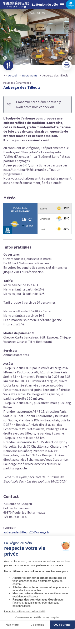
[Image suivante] (70, 37)
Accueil (12, 76)
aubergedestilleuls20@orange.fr (26, 532)
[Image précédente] (5, 37)
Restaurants (30, 76)
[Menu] (62, 4)
